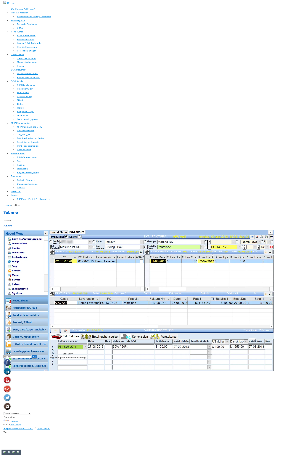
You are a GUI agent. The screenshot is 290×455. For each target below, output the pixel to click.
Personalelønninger (26, 51)
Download (16, 191)
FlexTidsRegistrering (27, 47)
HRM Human (17, 31)
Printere (21, 187)
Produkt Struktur (25, 89)
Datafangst (16, 176)
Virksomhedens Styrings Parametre (34, 16)
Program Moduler (19, 12)
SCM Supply (17, 81)
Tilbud (20, 100)
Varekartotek (23, 92)
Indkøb (20, 108)
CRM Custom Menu (26, 58)
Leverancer (22, 115)
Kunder (20, 66)
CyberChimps (43, 428)
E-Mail (20, 28)
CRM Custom (17, 54)
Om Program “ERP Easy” (23, 9)
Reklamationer (24, 149)
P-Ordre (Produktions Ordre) (30, 138)
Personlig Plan (18, 20)
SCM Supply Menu (26, 85)
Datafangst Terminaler (27, 184)
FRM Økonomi (18, 153)
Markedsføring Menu (27, 62)
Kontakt (14, 195)
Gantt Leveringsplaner (27, 119)
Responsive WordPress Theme (18, 428)
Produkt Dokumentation (28, 77)
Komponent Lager (25, 111)
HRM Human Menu (26, 35)
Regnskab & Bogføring (28, 172)
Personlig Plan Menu (27, 24)
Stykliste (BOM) (24, 96)
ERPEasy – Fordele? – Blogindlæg (33, 199)
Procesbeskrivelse (25, 130)
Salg (19, 161)
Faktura (20, 165)
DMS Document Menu (27, 73)
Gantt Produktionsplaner (28, 146)
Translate (14, 421)
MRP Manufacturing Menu (29, 127)
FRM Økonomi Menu (27, 157)
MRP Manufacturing (20, 123)
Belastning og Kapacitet (28, 142)
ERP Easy (15, 424)
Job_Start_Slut (24, 134)
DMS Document (18, 70)
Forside (7, 205)
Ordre (20, 104)
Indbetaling (22, 168)
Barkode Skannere (26, 180)
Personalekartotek (25, 39)
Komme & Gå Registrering (29, 43)
